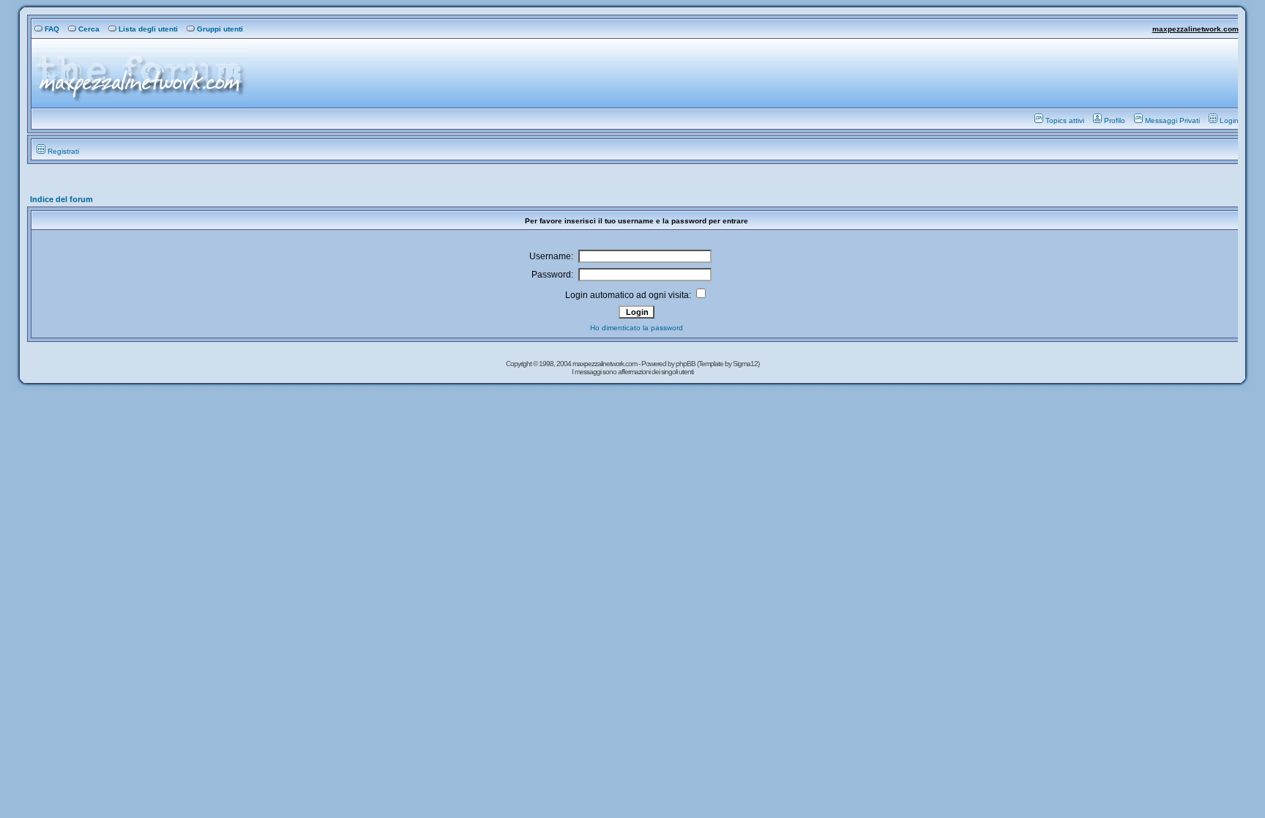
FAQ (52, 29)
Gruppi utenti (220, 29)
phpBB (686, 364)
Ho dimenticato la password (636, 328)
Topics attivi (1064, 120)
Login (1229, 120)
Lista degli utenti (148, 29)
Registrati (63, 151)
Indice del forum (61, 199)
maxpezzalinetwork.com (1195, 29)
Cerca (89, 29)
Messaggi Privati (1172, 120)
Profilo (1114, 120)
